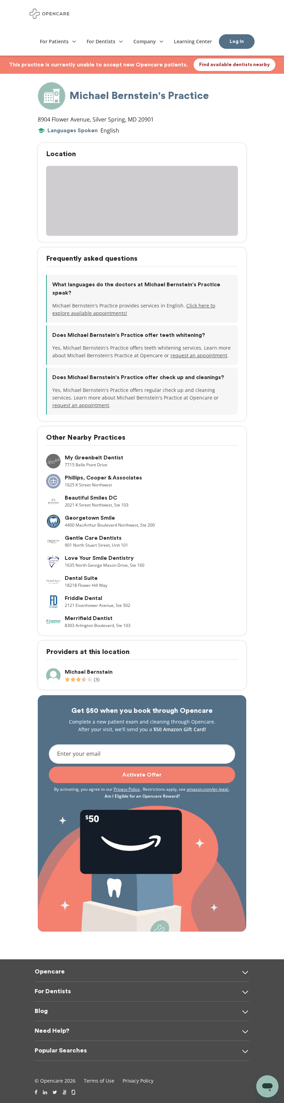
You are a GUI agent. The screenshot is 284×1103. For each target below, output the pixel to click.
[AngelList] (64, 1092)
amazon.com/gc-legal (208, 789)
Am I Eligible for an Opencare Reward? (142, 796)
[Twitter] (55, 1092)
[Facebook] (36, 1092)
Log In (237, 41)
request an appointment (198, 355)
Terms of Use (99, 1080)
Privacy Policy (127, 789)
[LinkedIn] (45, 1092)
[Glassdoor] (74, 1092)
